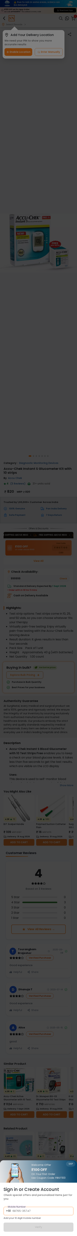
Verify (38, 1227)
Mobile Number (17, 1206)
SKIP (71, 1163)
